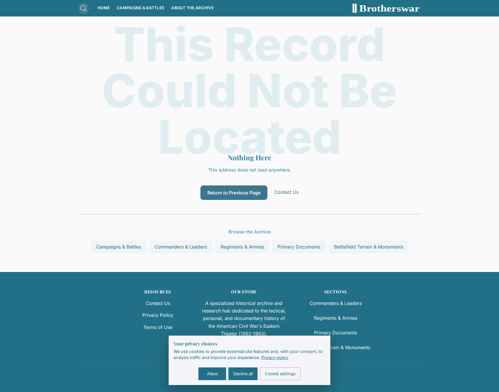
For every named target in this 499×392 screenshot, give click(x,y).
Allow (212, 373)
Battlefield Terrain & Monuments (368, 247)
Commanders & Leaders (180, 247)
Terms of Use (157, 327)
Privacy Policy (157, 315)
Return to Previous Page (233, 193)
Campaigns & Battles (140, 7)
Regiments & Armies (242, 247)
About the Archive (192, 7)
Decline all (243, 373)
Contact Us (286, 192)
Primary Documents (299, 247)
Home (104, 7)
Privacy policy (274, 357)
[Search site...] (83, 8)
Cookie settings (280, 373)
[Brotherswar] (386, 8)
